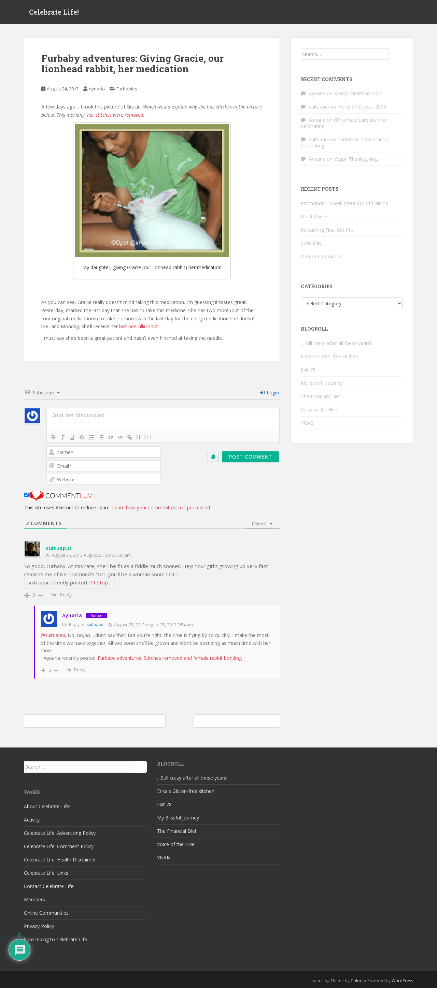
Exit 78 (308, 369)
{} (138, 436)
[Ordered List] (91, 437)
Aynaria (97, 89)
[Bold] (53, 437)
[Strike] (82, 437)
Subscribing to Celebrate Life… (57, 939)
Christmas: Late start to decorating (343, 123)
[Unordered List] (101, 437)
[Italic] (63, 437)
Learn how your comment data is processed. (161, 507)
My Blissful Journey (322, 383)
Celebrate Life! (54, 12)
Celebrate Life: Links (46, 873)
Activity (32, 819)
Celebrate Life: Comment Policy (59, 846)
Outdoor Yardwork (321, 256)
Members (34, 899)
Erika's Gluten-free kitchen (329, 356)
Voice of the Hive (319, 409)
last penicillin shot (138, 326)
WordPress (402, 981)
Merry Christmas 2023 (358, 93)
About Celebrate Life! (47, 806)
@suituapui (53, 635)
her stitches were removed (115, 115)
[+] (148, 436)
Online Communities (46, 913)
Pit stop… (100, 582)
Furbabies (126, 89)
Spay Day (311, 243)
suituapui (58, 547)
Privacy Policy (39, 926)
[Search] (396, 54)
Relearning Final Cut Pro (327, 230)
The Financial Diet (320, 396)
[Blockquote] (110, 437)
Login (272, 392)
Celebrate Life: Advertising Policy (60, 833)
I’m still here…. (316, 216)
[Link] (130, 437)
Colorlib (358, 981)
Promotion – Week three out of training (344, 203)
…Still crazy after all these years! (336, 343)
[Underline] (72, 437)
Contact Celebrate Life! (49, 886)
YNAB (307, 423)
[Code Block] (120, 437)
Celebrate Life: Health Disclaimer (60, 859)
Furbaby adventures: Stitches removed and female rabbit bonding (170, 658)
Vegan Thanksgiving (356, 159)
